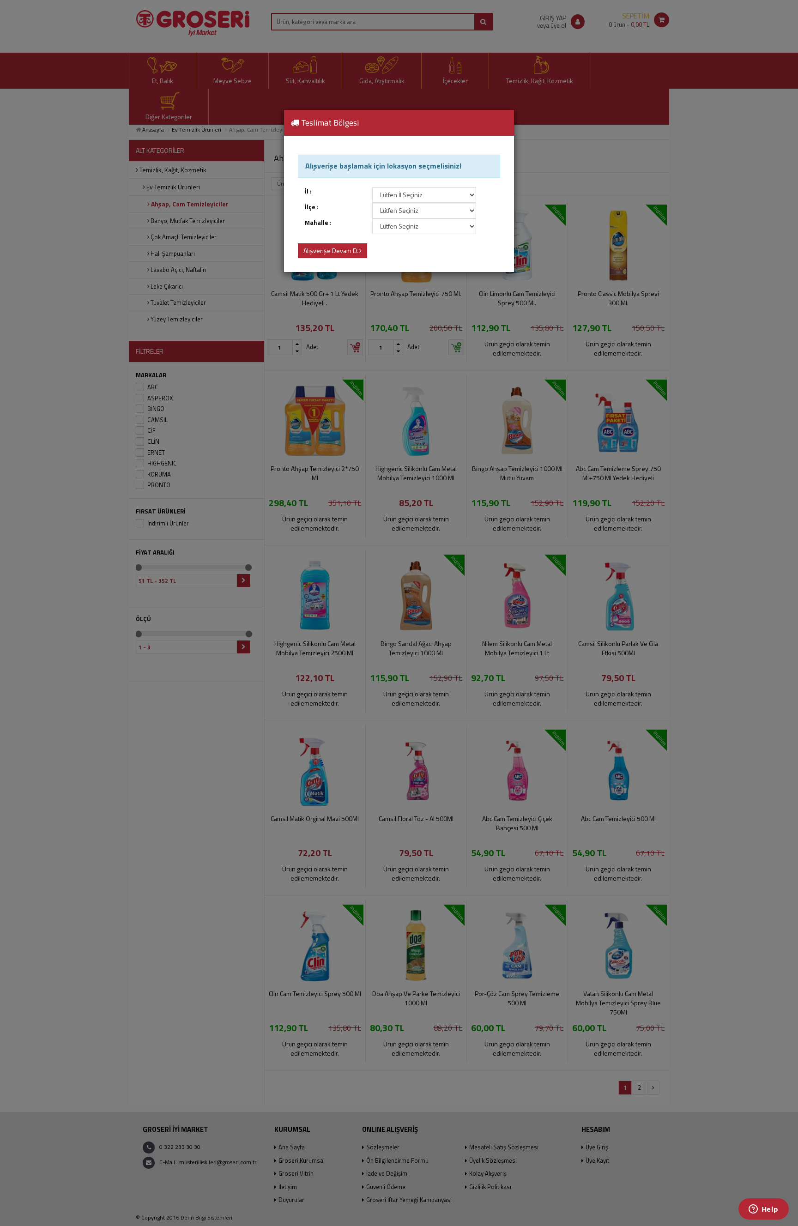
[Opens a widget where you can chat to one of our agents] (763, 1209)
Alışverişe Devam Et (331, 250)
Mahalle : (318, 222)
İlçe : (311, 207)
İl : (308, 191)
